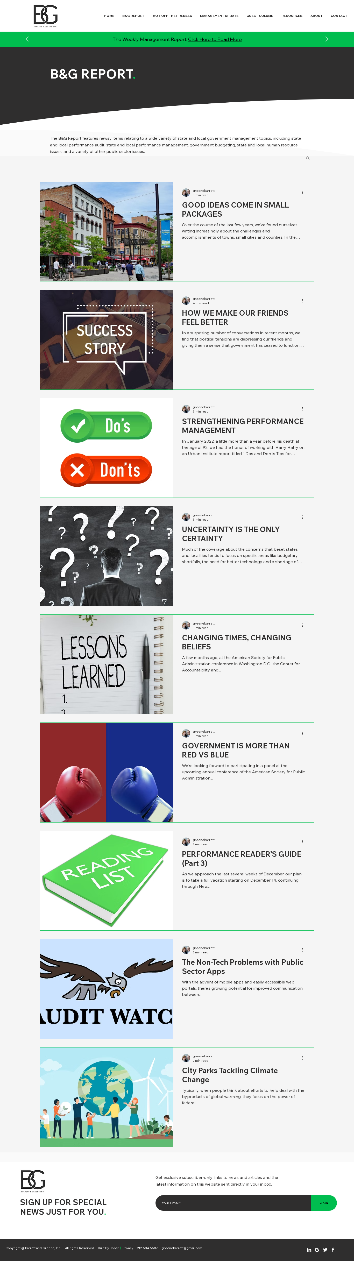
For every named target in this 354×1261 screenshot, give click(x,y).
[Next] (326, 39)
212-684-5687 (147, 1248)
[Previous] (27, 39)
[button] (307, 158)
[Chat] (309, 1250)
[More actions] (304, 192)
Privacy (128, 1248)
